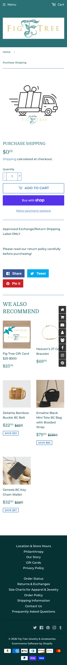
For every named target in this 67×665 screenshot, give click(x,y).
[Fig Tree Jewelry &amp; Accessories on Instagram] (54, 628)
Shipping (9, 159)
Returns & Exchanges (33, 584)
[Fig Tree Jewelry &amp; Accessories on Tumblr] (60, 628)
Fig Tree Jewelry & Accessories (37, 638)
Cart (60, 4)
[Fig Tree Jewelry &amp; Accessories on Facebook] (41, 628)
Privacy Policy (33, 568)
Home (6, 51)
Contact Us (33, 606)
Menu (11, 4)
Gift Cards (33, 562)
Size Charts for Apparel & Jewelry (33, 589)
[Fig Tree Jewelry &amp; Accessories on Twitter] (35, 628)
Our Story (33, 557)
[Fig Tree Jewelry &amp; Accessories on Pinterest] (48, 628)
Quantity (8, 169)
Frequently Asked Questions (33, 611)
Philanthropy (34, 551)
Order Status (33, 578)
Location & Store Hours (33, 546)
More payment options (33, 211)
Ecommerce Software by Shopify (32, 643)
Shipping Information (33, 600)
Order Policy (33, 595)
